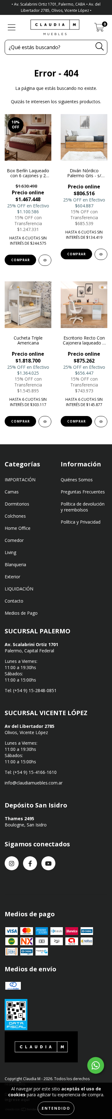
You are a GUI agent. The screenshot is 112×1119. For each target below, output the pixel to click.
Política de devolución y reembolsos (83, 507)
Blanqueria (15, 564)
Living (10, 552)
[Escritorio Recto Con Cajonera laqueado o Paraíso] (101, 421)
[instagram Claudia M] (12, 863)
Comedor (14, 540)
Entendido (56, 1108)
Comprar (20, 260)
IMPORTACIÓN (20, 480)
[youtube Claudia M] (48, 863)
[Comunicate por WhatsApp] (95, 1065)
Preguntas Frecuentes (83, 492)
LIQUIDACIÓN (19, 589)
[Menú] (12, 27)
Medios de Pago (21, 613)
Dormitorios (17, 504)
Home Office (17, 528)
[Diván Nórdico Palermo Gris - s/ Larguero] (101, 254)
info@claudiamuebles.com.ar (34, 783)
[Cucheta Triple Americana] (45, 421)
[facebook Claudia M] (30, 863)
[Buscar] (99, 46)
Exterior (12, 577)
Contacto (14, 601)
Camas (12, 492)
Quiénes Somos (77, 480)
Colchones (15, 516)
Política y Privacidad (80, 522)
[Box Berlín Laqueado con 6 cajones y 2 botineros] (45, 260)
